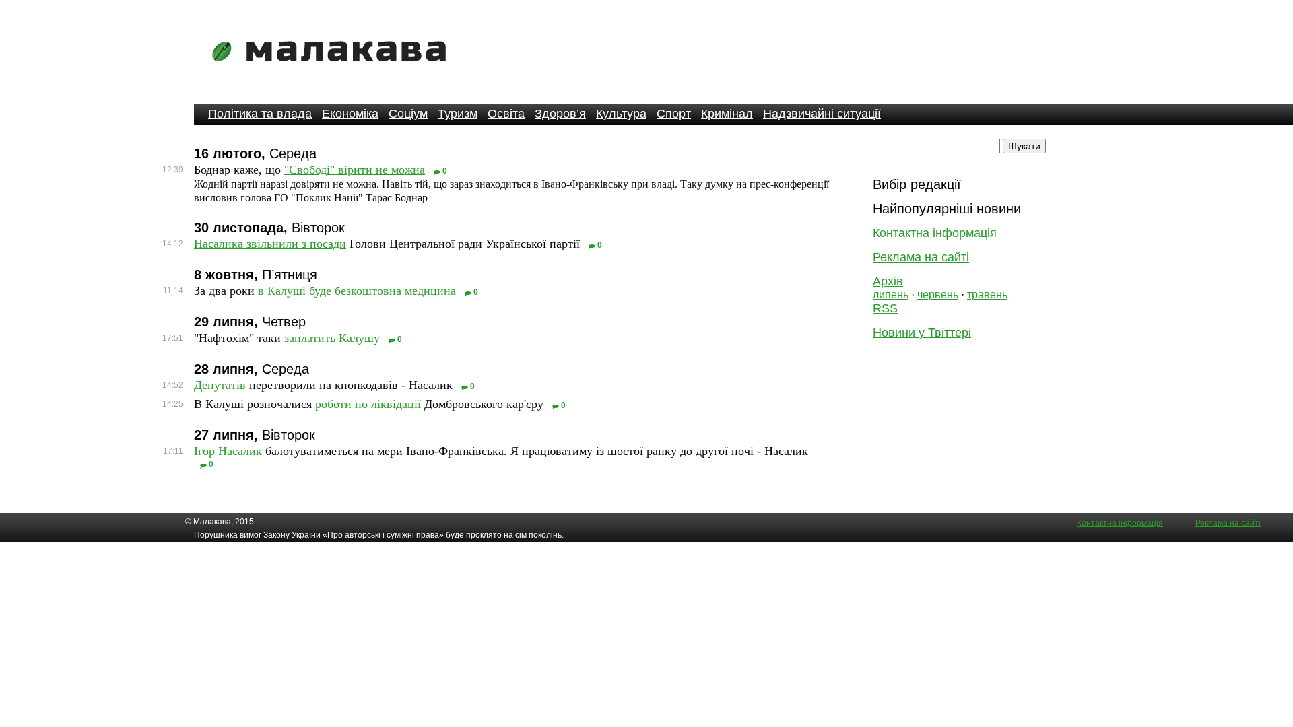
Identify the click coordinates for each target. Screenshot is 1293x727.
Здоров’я (560, 113)
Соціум (408, 113)
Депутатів (220, 385)
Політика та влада (260, 113)
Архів (888, 281)
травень (987, 294)
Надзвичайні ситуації (822, 113)
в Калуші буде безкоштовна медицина (357, 291)
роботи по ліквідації (368, 404)
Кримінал (727, 113)
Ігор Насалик (228, 451)
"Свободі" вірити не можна (354, 169)
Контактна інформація (935, 233)
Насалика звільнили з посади (270, 243)
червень (937, 294)
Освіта (506, 113)
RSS (885, 308)
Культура (621, 113)
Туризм (457, 113)
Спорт (674, 113)
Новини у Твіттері (922, 332)
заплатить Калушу (332, 338)
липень (890, 294)
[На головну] (333, 70)
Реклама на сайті (921, 257)
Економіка (350, 113)
